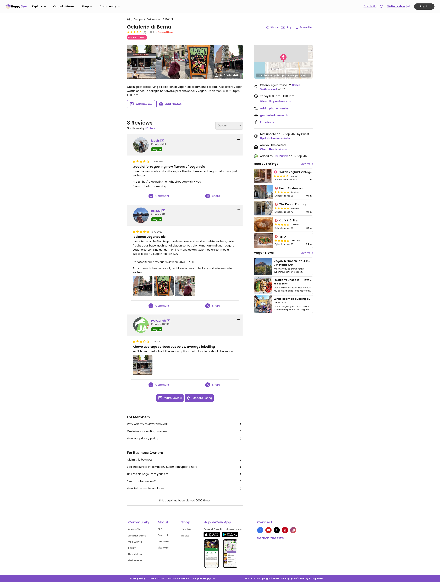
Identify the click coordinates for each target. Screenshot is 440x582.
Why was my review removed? (147, 424)
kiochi (155, 141)
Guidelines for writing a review (147, 431)
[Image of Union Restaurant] (263, 192)
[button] (283, 58)
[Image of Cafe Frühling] (263, 224)
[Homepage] (16, 6)
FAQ (160, 529)
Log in (424, 6)
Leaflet (260, 75)
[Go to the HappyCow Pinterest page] (285, 530)
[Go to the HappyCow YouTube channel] (268, 530)
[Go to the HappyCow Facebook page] (260, 530)
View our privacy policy (142, 438)
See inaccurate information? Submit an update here (162, 467)
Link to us (163, 541)
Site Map (163, 547)
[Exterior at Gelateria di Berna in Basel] (141, 62)
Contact (162, 535)
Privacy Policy (137, 578)
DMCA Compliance (178, 578)
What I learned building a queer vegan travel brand (309, 299)
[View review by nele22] (141, 215)
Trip (289, 27)
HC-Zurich (151, 128)
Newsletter (135, 554)
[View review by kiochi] (141, 145)
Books (185, 535)
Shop (85, 6)
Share (274, 27)
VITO (282, 237)
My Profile (134, 529)
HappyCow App (217, 522)
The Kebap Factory (292, 204)
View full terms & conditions (145, 488)
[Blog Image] (263, 266)
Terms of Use (157, 578)
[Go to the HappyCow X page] (277, 530)
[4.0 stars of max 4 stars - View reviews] (282, 208)
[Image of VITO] (263, 240)
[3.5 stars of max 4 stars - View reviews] (282, 192)
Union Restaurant (291, 188)
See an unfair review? (141, 481)
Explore (37, 6)
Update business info (275, 138)
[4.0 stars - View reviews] (281, 175)
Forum (132, 548)
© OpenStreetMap (287, 75)
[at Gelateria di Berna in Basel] (170, 62)
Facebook (267, 122)
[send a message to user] (163, 141)
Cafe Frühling (288, 220)
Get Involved (136, 560)
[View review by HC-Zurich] (141, 325)
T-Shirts (186, 529)
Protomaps (271, 75)
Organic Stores (63, 6)
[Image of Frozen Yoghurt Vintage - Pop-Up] (263, 176)
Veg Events (135, 542)
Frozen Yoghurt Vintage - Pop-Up (302, 172)
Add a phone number (275, 108)
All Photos (229, 75)
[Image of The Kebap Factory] (263, 208)
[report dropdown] (238, 139)
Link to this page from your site (147, 474)
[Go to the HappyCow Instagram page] (293, 530)
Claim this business (139, 460)
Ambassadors (137, 535)
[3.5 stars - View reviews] (134, 32)
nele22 (156, 211)
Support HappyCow (204, 578)
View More (307, 163)
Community (108, 6)
